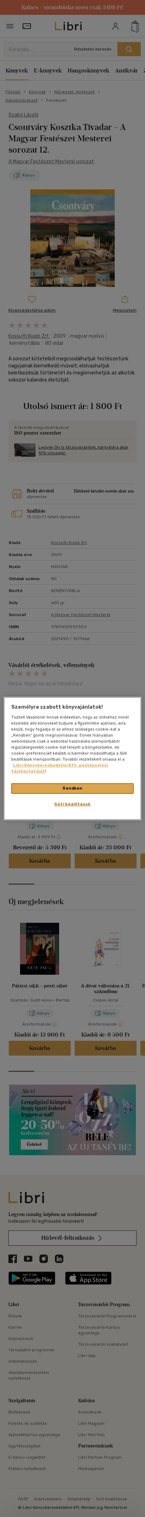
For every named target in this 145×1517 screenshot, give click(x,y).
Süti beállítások (72, 804)
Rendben (72, 788)
